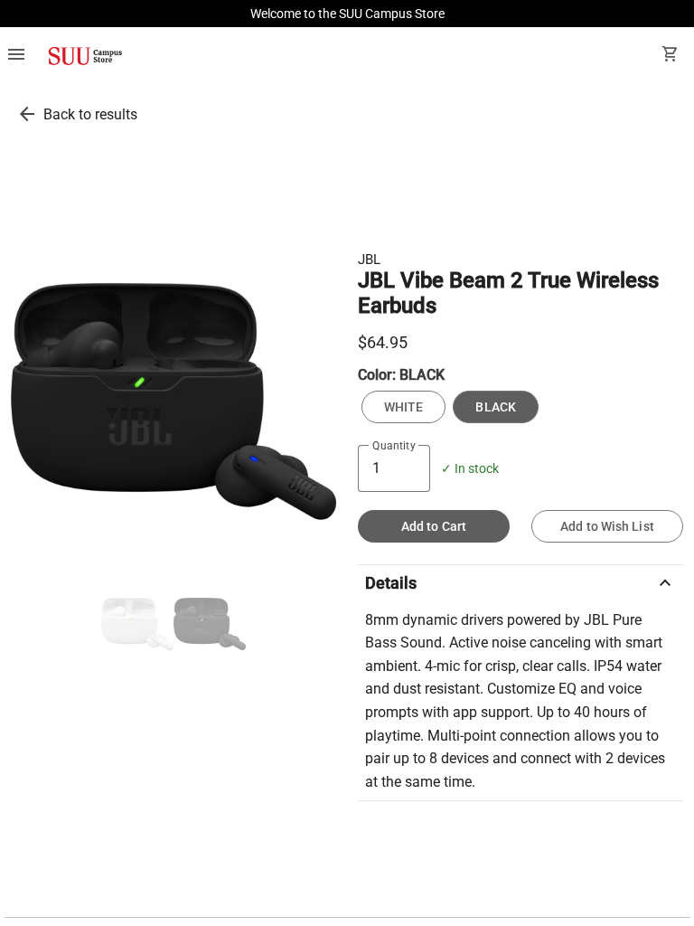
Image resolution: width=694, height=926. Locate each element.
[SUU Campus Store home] (85, 56)
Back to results (90, 114)
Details (520, 583)
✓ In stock (470, 469)
